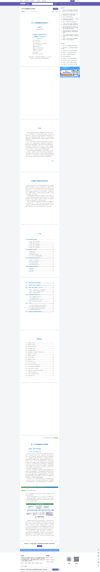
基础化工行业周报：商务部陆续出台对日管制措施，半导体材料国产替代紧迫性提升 (70, 24)
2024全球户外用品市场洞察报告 (70, 58)
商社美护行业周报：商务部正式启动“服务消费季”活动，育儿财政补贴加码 (70, 14)
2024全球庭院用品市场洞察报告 (70, 52)
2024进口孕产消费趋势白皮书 (70, 60)
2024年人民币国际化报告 (67, 56)
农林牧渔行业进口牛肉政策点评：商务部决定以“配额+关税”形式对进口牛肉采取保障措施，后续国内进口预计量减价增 (70, 27)
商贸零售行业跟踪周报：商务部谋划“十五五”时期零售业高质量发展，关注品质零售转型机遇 (71, 35)
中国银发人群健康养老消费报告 (70, 62)
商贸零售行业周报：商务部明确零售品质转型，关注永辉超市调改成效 (70, 39)
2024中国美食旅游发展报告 (70, 50)
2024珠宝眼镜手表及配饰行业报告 (70, 48)
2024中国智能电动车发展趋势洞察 (70, 45)
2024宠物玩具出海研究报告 (69, 54)
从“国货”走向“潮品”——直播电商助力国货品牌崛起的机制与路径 (71, 19)
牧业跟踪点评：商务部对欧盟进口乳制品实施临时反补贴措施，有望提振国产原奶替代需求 (70, 31)
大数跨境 (25, 566)
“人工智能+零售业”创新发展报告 (69, 21)
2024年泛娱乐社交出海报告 (70, 64)
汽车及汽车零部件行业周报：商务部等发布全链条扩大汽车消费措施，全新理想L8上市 (70, 11)
